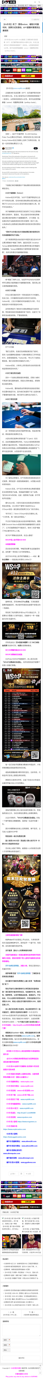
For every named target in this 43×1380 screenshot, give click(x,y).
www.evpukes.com (24, 1117)
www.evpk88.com (29, 1104)
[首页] (40, 1365)
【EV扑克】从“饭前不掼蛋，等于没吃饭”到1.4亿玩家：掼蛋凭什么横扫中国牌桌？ (31, 1231)
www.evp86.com (19, 88)
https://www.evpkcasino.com (14, 1129)
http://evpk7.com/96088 (26, 1113)
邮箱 (7, 1345)
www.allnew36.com (29, 1141)
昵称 (7, 1340)
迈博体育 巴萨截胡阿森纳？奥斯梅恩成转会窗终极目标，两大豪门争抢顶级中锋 (11, 1252)
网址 (5, 1350)
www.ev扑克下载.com (25, 1095)
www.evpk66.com (27, 1099)
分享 (29, 1174)
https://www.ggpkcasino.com (14, 1137)
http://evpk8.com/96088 (22, 1025)
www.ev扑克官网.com (25, 1090)
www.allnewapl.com (26, 1158)
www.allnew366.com (29, 1146)
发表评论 (36, 19)
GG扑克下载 (12, 5)
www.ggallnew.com (28, 1162)
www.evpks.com (27, 1082)
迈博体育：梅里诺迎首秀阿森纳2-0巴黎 (17, 1269)
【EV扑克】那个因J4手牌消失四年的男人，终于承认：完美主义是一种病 (11, 1229)
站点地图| (31, 1368)
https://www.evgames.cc (27, 1122)
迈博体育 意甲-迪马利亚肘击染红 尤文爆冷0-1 (19, 1302)
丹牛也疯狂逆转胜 (24, 973)
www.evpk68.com (26, 1108)
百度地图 (37, 1368)
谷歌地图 (21, 1371)
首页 (4, 5)
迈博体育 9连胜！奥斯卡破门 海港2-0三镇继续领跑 (20, 1275)
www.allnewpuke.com (11, 1153)
